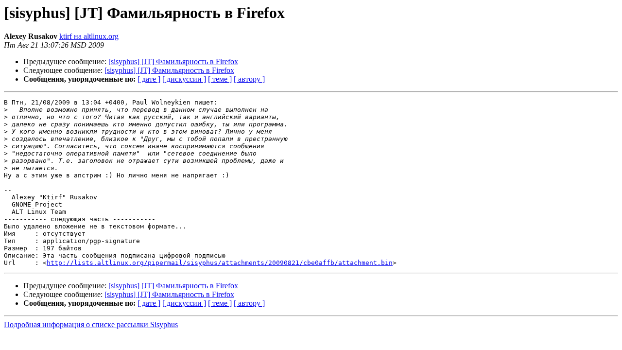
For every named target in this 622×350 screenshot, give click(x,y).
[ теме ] (220, 79)
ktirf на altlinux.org (89, 36)
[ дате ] (149, 79)
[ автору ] (249, 79)
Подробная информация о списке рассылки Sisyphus (91, 324)
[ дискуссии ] (184, 79)
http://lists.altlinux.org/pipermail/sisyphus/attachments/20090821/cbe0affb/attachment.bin (220, 262)
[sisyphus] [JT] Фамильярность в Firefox (173, 61)
